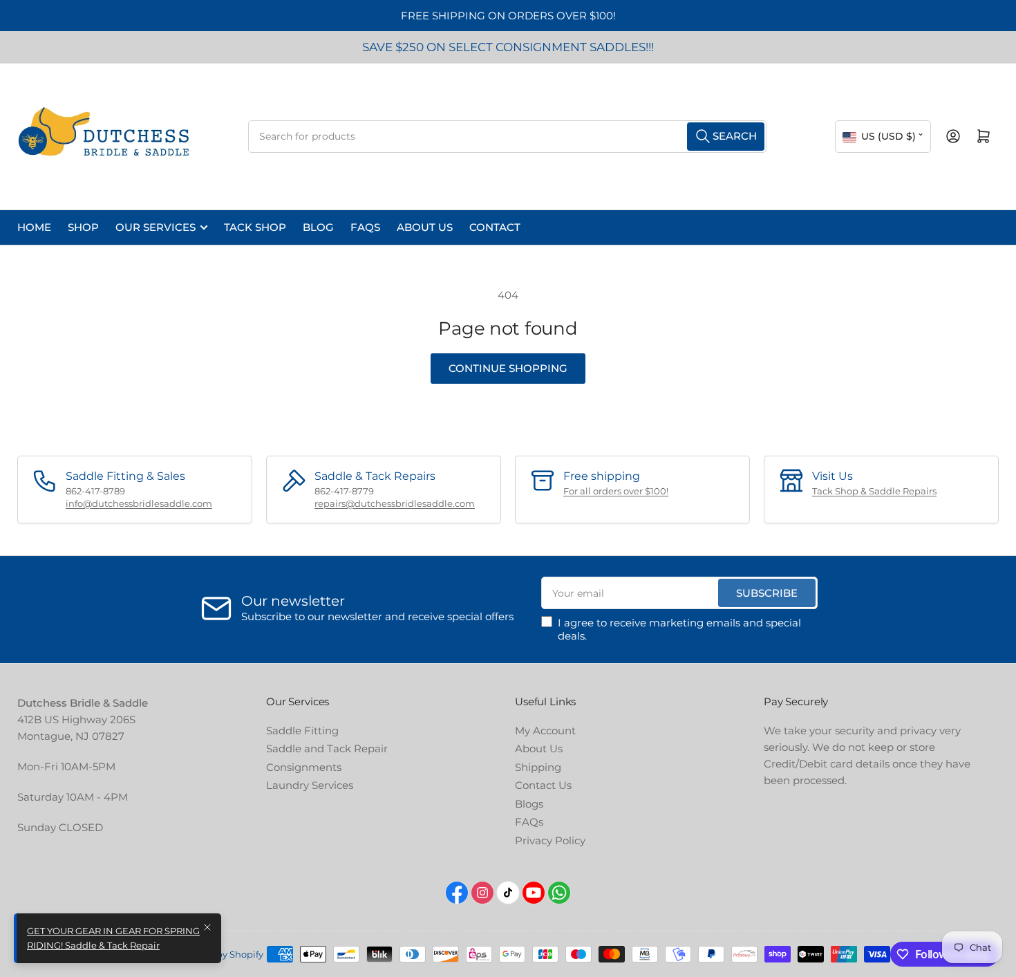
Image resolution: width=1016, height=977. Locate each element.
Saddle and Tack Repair (327, 748)
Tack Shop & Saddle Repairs (874, 490)
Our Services (155, 227)
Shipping (538, 767)
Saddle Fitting (302, 730)
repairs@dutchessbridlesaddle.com (394, 503)
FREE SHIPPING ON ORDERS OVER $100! (508, 15)
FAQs (365, 227)
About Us (425, 227)
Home (34, 227)
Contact (494, 227)
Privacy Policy (550, 840)
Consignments (303, 767)
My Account (545, 730)
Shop (83, 227)
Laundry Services (309, 785)
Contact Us (543, 785)
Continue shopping (508, 368)
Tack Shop (255, 227)
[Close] (207, 927)
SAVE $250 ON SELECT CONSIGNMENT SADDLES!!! (508, 47)
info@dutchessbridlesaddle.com (139, 503)
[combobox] (507, 136)
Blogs (529, 803)
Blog (318, 227)
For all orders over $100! (615, 490)
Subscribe (767, 592)
